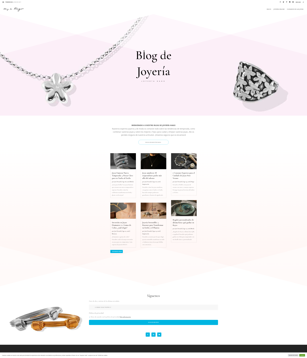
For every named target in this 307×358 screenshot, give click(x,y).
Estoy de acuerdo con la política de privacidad (111, 317)
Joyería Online (279, 9)
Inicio (269, 9)
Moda (132, 182)
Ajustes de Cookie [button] (293, 355)
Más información (125, 317)
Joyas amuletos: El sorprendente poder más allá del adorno (152, 175)
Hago (192, 182)
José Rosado (117, 182)
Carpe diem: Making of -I (19, 2)
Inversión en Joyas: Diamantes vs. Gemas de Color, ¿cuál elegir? (121, 225)
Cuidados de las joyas (295, 9)
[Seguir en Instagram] (153, 334)
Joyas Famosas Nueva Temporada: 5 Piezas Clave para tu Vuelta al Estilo (122, 175)
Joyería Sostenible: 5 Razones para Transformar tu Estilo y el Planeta (152, 225)
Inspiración (145, 184)
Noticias (114, 234)
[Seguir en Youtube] (159, 334)
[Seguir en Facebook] (148, 334)
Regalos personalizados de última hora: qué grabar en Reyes (183, 222)
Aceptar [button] (302, 355)
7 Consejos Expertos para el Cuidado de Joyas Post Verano (184, 175)
